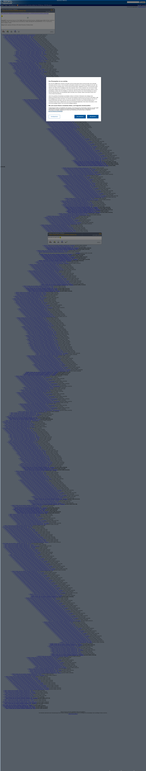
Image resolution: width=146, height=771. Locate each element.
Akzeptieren (93, 116)
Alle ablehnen (80, 116)
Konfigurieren (54, 116)
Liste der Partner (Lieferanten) (55, 111)
